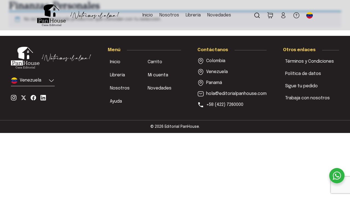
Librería (193, 15)
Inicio (147, 15)
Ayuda (116, 101)
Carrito (155, 62)
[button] (309, 15)
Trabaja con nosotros (307, 98)
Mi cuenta (158, 75)
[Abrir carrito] (270, 15)
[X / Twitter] (23, 97)
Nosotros (169, 15)
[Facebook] (33, 97)
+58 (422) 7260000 (224, 104)
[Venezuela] (51, 57)
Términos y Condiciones (309, 61)
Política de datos (303, 73)
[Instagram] (13, 97)
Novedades (219, 15)
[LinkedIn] (43, 97)
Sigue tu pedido (301, 86)
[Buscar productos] (257, 15)
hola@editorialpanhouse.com (236, 93)
